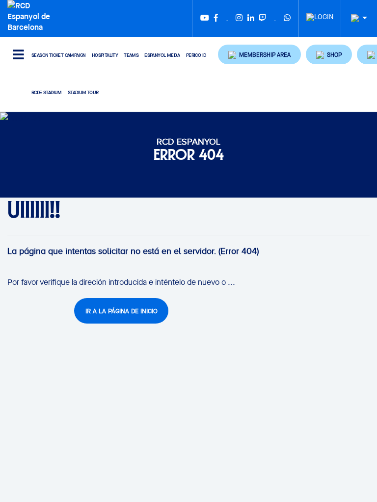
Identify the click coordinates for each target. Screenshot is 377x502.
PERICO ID (196, 55)
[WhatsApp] (287, 18)
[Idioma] (355, 18)
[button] (259, 54)
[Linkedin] (250, 18)
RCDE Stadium (46, 92)
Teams (131, 55)
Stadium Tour (83, 92)
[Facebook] (216, 18)
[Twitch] (262, 18)
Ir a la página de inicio (121, 311)
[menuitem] (319, 14)
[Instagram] (239, 18)
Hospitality (105, 55)
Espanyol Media (162, 55)
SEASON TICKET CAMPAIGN (58, 55)
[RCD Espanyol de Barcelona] (31, 15)
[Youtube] (204, 18)
